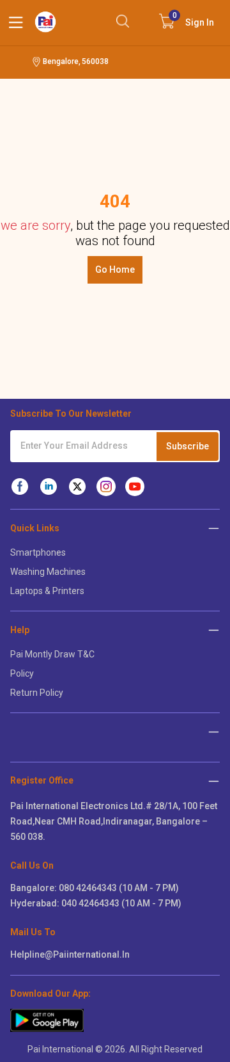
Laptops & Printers (47, 591)
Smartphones (38, 552)
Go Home (115, 269)
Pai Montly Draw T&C (52, 654)
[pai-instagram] (106, 486)
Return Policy (36, 693)
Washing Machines (48, 572)
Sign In (193, 19)
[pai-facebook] (19, 486)
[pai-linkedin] (48, 486)
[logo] (45, 21)
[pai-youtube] (134, 486)
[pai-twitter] (77, 486)
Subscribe (187, 446)
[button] (214, 780)
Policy (22, 673)
